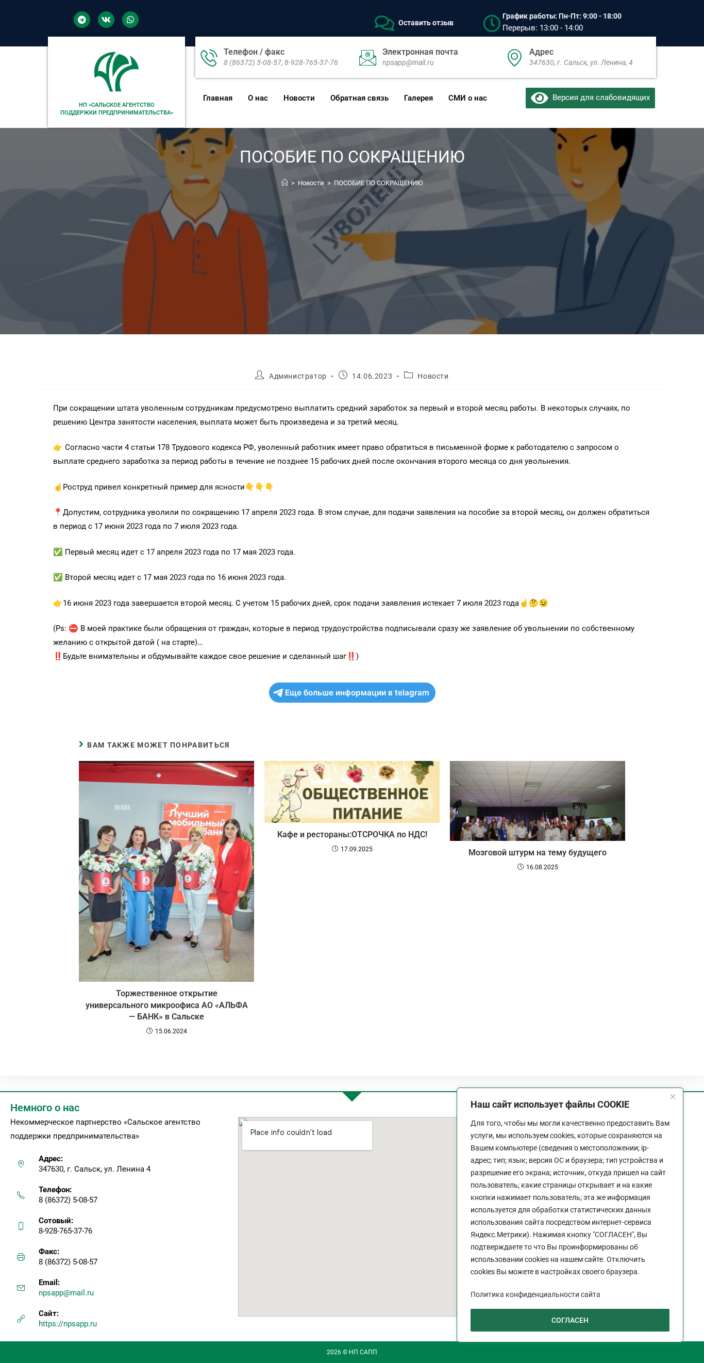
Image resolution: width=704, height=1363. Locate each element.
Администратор (298, 376)
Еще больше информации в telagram (357, 692)
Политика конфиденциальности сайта (535, 1294)
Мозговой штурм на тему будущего (537, 852)
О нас (258, 98)
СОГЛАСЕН (570, 1320)
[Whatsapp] (130, 19)
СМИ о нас (467, 98)
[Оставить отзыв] (384, 23)
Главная (217, 98)
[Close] (672, 1096)
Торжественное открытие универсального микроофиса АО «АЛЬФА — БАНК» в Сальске (167, 1004)
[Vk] (106, 19)
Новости (299, 98)
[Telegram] (82, 19)
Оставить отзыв (426, 23)
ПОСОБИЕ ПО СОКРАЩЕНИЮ (378, 183)
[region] (570, 1215)
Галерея (418, 98)
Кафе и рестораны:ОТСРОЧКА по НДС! (352, 834)
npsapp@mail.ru (66, 1292)
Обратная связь (359, 98)
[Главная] (284, 183)
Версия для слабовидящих (599, 97)
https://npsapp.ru (68, 1323)
